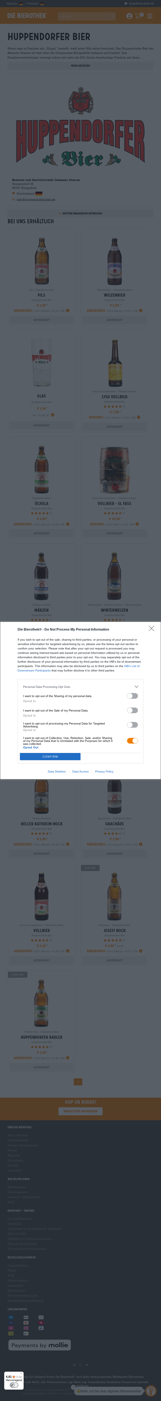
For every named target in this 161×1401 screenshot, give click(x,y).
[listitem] (80, 686)
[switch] (132, 696)
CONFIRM (50, 756)
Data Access (80, 771)
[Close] (153, 630)
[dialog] (80, 700)
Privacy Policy (104, 771)
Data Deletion (57, 771)
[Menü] (21, 1374)
